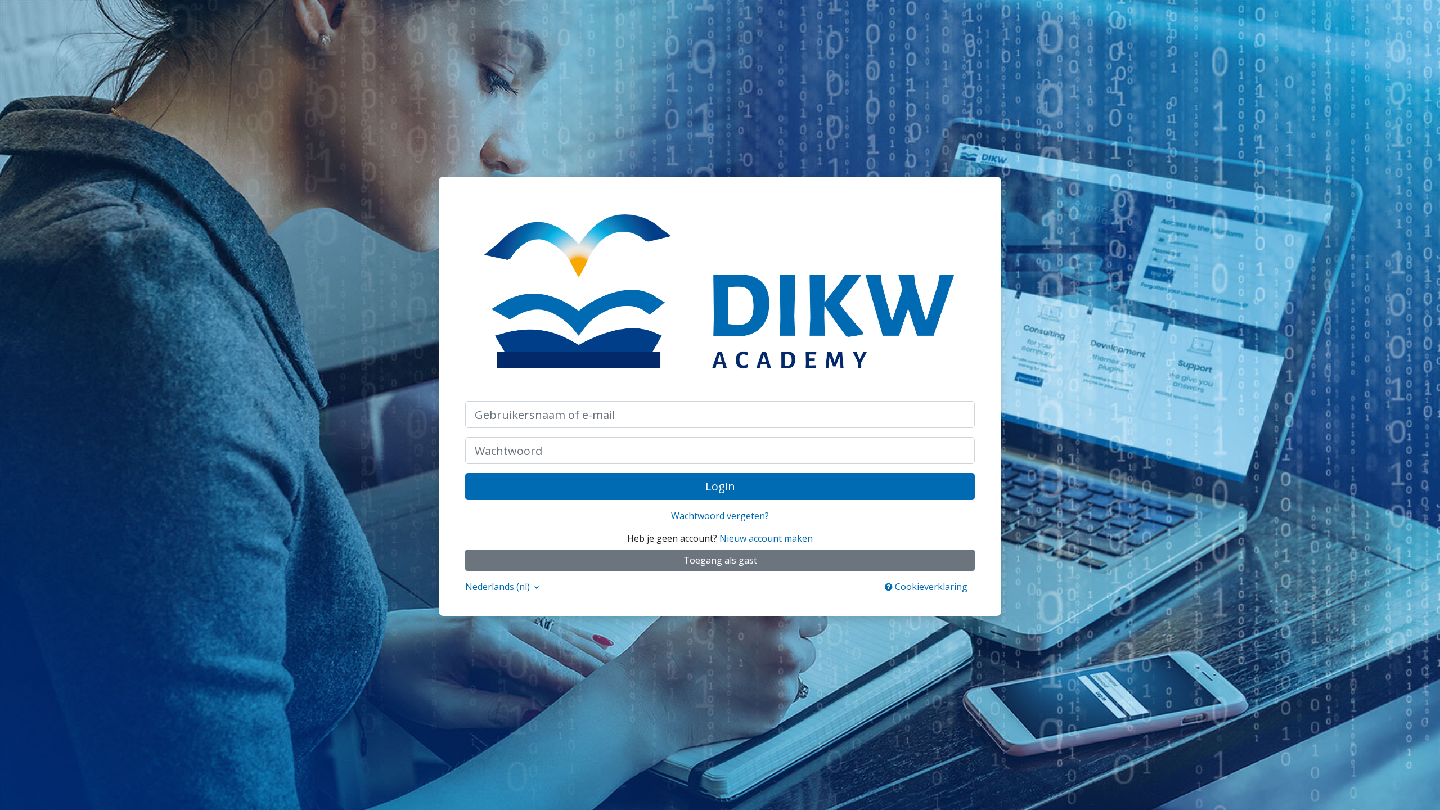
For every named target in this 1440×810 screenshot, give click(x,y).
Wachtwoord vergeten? (720, 516)
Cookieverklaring (930, 586)
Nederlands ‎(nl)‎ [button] (498, 586)
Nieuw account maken (766, 538)
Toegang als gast (720, 560)
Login (720, 486)
